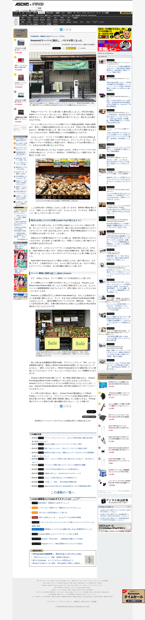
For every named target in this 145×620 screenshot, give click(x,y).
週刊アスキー (48, 15)
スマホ (84, 13)
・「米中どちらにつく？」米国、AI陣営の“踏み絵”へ (20, 217)
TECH (35, 13)
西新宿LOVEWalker (67, 596)
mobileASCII (78, 594)
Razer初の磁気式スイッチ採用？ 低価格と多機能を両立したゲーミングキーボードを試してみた (119, 225)
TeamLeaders (56, 15)
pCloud (55, 24)
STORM (99, 583)
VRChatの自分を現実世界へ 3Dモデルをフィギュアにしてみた (57, 554)
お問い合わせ (85, 601)
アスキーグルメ (40, 15)
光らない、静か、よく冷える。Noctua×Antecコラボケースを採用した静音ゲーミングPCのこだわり (118, 163)
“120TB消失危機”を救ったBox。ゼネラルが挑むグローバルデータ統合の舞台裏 (118, 338)
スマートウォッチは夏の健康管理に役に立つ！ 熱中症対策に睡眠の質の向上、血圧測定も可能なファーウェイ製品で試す (119, 69)
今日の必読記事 (52, 594)
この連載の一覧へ (63, 492)
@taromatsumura (76, 44)
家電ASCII (31, 15)
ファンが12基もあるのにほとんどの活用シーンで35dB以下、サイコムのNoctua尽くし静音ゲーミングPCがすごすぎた (119, 196)
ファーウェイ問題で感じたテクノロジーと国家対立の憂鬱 (64, 465)
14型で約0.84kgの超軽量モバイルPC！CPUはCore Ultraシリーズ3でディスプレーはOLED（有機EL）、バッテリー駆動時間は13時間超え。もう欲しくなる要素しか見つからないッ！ (119, 241)
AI (20, 13)
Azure (42, 22)
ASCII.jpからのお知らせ (105, 507)
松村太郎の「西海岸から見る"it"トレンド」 (45, 36)
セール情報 (105, 13)
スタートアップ (91, 13)
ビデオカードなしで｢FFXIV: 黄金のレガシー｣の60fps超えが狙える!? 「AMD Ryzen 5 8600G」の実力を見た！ (118, 366)
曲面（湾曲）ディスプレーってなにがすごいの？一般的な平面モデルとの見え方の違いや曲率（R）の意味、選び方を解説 (118, 353)
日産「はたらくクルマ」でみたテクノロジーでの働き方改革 (65, 448)
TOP (38, 580)
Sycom (42, 17)
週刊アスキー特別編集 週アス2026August (21, 246)
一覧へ (128, 506)
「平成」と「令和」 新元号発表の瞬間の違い (60, 482)
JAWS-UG (50, 585)
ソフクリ (101, 22)
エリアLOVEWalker (46, 596)
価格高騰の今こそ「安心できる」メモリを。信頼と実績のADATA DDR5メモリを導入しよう (118, 258)
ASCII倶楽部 (126, 13)
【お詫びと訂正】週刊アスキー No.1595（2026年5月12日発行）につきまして (115, 511)
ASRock (49, 19)
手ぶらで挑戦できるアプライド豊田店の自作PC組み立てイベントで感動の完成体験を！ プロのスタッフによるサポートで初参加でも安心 (119, 320)
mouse (29, 17)
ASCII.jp (22, 4)
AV (74, 13)
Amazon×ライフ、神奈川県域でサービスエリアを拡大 (61, 544)
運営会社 (76, 601)
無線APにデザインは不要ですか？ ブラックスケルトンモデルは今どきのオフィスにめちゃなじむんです (119, 180)
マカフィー (22, 24)
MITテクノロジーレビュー (89, 594)
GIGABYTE (42, 19)
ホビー (64, 13)
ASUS (62, 17)
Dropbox (55, 22)
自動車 (58, 13)
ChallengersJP (92, 15)
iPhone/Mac (50, 13)
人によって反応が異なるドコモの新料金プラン (60, 478)
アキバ (79, 13)
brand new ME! (82, 587)
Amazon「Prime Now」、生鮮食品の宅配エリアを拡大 (62, 539)
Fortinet (75, 22)
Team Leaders (69, 592)
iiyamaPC (35, 17)
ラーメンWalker (36, 596)
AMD (29, 19)
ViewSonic (62, 19)
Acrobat (29, 22)
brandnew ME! (49, 24)
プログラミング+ (66, 15)
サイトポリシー (52, 601)
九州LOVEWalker (87, 596)
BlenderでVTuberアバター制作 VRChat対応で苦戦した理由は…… (58, 563)
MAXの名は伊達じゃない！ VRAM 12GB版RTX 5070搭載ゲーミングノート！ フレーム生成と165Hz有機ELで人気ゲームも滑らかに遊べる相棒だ (119, 86)
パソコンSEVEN (49, 17)
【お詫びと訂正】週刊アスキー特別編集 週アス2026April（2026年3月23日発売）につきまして (114, 515)
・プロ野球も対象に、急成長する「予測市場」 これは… (20, 235)
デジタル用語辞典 (69, 594)
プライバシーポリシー (65, 601)
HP (68, 17)
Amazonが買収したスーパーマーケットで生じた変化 (63, 444)
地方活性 (77, 15)
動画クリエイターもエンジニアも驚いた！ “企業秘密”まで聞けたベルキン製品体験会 (118, 149)
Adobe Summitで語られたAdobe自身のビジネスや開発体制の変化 (67, 486)
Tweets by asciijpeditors (106, 53)
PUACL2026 (84, 15)
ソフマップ (42, 24)
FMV (22, 17)
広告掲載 (93, 601)
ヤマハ (81, 22)
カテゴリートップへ (89, 417)
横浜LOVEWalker (56, 596)
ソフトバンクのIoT (95, 22)
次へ (67, 29)
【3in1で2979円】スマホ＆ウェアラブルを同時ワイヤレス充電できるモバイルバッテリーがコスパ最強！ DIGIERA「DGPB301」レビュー (119, 136)
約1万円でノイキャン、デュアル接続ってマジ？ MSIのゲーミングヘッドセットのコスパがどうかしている (118, 273)
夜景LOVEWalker (77, 596)
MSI (55, 17)
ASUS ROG (35, 19)
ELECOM (22, 19)
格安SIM (25, 15)
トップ (15, 13)
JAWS (22, 22)
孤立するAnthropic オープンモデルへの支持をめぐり (53, 560)
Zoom (88, 22)
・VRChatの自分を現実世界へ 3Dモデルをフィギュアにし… (20, 211)
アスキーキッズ (17, 15)
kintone (36, 22)
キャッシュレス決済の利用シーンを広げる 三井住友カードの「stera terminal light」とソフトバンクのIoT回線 (118, 307)
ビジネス (28, 13)
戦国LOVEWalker (108, 596)
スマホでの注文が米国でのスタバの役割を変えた (61, 469)
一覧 (63, 48)
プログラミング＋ (78, 592)
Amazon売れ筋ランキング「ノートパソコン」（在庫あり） (20, 33)
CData (62, 22)
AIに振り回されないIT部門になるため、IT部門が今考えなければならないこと (118, 211)
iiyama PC (66, 583)
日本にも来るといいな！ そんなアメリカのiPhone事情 (59, 517)
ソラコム (49, 22)
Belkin (68, 19)
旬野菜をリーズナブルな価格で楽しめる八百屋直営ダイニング (68, 529)
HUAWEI (55, 19)
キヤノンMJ (29, 24)
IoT (23, 13)
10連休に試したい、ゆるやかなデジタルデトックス (62, 473)
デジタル (37, 4)
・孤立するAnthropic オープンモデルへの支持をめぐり (20, 223)
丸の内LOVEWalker (98, 596)
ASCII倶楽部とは (22, 239)
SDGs (73, 15)
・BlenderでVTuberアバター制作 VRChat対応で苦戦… (20, 229)
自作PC (69, 13)
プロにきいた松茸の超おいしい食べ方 (52, 512)
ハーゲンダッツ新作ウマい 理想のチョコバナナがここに (59, 508)
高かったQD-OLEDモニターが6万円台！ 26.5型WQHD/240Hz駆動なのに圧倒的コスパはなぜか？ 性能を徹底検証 (119, 103)
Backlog (68, 22)
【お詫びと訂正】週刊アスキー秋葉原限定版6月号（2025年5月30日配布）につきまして (114, 519)
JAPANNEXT (35, 24)
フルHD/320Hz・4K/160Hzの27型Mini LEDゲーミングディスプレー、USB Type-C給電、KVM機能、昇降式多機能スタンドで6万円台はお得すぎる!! (119, 118)
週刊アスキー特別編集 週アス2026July (21, 271)
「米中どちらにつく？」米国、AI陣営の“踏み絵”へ (52, 557)
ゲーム (98, 13)
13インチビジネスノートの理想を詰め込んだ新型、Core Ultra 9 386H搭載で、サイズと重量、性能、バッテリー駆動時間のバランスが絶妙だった (119, 288)
